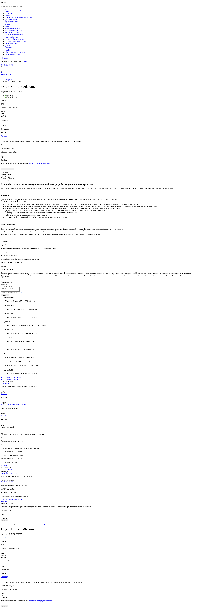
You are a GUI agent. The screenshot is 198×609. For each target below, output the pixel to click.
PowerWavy (5, 383)
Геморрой (8, 13)
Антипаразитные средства (14, 10)
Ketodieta (4, 394)
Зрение (7, 25)
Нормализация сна (11, 38)
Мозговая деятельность (13, 32)
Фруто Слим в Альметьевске (11, 377)
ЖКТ (7, 23)
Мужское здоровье (11, 36)
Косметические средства (13, 30)
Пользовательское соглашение (11, 499)
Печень (7, 45)
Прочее (7, 51)
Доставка (9, 469)
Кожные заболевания (12, 28)
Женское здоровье (11, 21)
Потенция (8, 47)
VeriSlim (3, 415)
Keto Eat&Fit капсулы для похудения (13, 404)
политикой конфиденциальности (40, 163)
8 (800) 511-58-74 (7, 65)
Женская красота (11, 19)
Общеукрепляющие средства (15, 39)
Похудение (9, 49)
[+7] (3, 158)
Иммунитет (9, 26)
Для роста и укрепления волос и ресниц (19, 17)
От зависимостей (11, 43)
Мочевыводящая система (14, 34)
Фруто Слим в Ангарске (9, 379)
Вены (7, 12)
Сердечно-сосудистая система (15, 52)
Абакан (24, 61)
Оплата (3, 469)
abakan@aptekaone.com (9, 473)
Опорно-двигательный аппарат (16, 41)
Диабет (7, 15)
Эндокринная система (13, 54)
